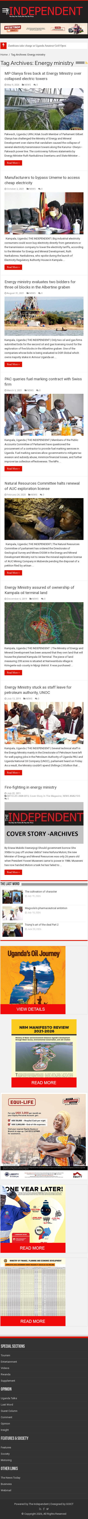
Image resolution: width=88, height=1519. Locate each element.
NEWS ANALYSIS (71, 796)
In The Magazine (52, 796)
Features (6, 1447)
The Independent (39, 1504)
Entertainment (9, 1361)
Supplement (8, 1380)
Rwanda (5, 1374)
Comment (6, 1417)
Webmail (6, 1490)
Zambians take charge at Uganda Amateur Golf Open (37, 45)
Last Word (7, 1404)
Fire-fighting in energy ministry (30, 787)
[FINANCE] (32, 1291)
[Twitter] (47, 1509)
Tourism (5, 1355)
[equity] (44, 1135)
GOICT (69, 1504)
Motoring (6, 1460)
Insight (5, 1429)
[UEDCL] (32, 1218)
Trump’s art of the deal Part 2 (42, 924)
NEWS (28, 84)
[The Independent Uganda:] (44, 11)
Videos (5, 1368)
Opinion (5, 1423)
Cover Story (36, 796)
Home (4, 54)
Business (6, 1484)
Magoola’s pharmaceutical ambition (46, 908)
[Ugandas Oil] (32, 980)
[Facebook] (44, 1509)
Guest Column (9, 1410)
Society (5, 1453)
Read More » (13, 162)
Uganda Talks (9, 1398)
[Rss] (40, 1509)
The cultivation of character (41, 891)
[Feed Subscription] (86, 63)
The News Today (10, 1477)
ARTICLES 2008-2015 (18, 796)
